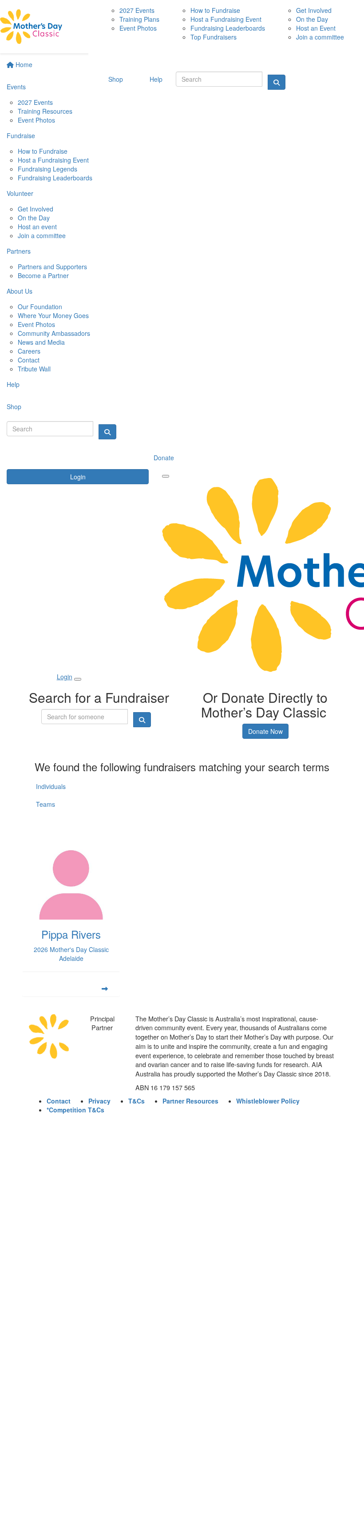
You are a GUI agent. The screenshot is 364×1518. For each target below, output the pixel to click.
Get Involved (35, 208)
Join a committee (42, 235)
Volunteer (20, 193)
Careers (29, 351)
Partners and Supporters (52, 266)
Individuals (51, 786)
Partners (19, 251)
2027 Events (35, 102)
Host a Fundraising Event (53, 159)
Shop (14, 406)
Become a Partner (43, 275)
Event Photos (36, 120)
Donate (164, 457)
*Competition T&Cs (75, 1109)
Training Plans (139, 19)
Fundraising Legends (47, 168)
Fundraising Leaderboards (55, 177)
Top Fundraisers (213, 36)
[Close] (77, 679)
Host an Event (316, 28)
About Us (19, 291)
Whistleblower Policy (268, 1100)
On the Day (34, 217)
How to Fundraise (42, 151)
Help (13, 384)
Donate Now (265, 731)
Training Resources (45, 111)
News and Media (41, 342)
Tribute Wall (34, 368)
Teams (45, 804)
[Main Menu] (165, 476)
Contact (29, 359)
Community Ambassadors (54, 333)
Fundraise (21, 135)
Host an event (37, 226)
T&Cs (136, 1100)
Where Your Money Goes (53, 315)
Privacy (99, 1100)
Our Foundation (40, 306)
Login (78, 476)
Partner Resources (190, 1100)
